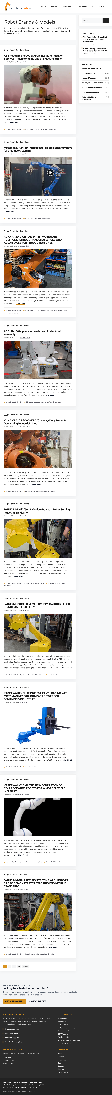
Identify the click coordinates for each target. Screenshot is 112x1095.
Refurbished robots (47, 310)
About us (61, 1054)
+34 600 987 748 (11, 1087)
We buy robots (8, 1063)
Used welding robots (11, 313)
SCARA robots (63, 1034)
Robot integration (31, 218)
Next (25, 966)
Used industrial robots (61, 310)
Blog (93, 6)
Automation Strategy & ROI (91, 68)
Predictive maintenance (48, 129)
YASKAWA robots (44, 218)
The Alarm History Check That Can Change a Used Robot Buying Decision (95, 39)
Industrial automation (32, 129)
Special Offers (66, 6)
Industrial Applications (90, 73)
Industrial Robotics (89, 78)
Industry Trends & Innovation (15, 862)
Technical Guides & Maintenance (33, 583)
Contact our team (37, 1001)
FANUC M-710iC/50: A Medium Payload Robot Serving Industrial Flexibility (37, 511)
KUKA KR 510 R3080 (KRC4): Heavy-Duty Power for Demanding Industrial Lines (36, 422)
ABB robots (29, 402)
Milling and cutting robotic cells (69, 1040)
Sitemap (61, 1069)
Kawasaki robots (64, 1031)
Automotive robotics (32, 767)
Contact (102, 6)
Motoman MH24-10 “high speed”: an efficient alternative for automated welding (38, 149)
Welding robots (63, 1037)
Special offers (7, 1057)
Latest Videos (82, 6)
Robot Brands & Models (13, 129)
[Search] (106, 20)
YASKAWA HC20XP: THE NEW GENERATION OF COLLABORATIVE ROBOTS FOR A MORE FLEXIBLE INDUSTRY (34, 788)
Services (53, 6)
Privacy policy (63, 1072)
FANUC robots (63, 1025)
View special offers (14, 1001)
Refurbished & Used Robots (92, 87)
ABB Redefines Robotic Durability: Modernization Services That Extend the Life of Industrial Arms (33, 57)
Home (43, 6)
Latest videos (62, 1060)
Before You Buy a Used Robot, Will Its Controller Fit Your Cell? (95, 50)
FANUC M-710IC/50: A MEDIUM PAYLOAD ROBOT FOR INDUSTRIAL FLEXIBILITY (37, 605)
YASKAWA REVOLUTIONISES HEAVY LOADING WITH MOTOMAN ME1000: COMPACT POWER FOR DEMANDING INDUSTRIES (36, 696)
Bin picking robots (64, 1043)
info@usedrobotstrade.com (27, 1087)
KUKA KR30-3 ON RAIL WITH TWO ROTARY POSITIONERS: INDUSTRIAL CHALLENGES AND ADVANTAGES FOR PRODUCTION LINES (33, 239)
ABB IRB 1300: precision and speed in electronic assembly (33, 333)
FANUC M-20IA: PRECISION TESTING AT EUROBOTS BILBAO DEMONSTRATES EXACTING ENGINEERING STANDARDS (36, 883)
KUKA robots (62, 1018)
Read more (14, 122)
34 (19, 967)
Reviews (61, 1057)
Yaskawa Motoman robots (67, 1028)
